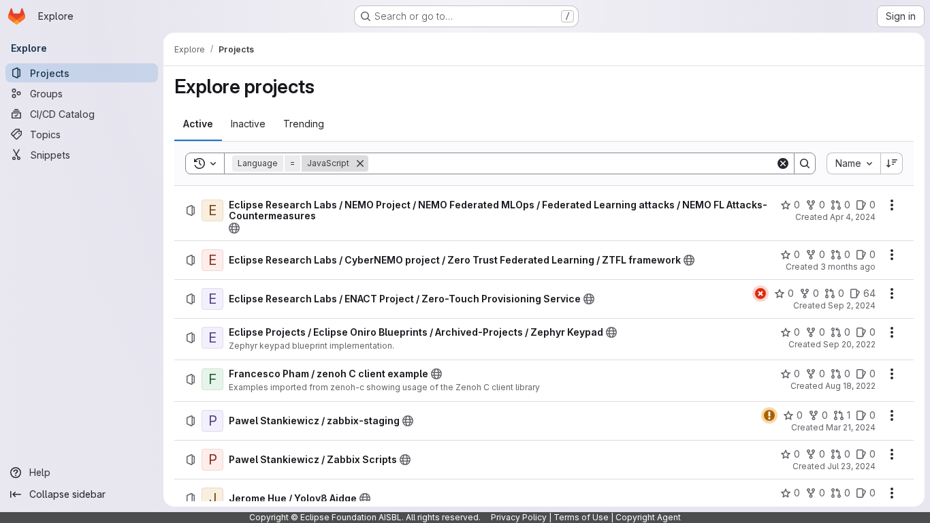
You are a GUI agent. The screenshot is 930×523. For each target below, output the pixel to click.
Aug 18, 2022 (850, 386)
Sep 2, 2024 (852, 305)
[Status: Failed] (760, 293)
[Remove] (360, 163)
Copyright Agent (648, 517)
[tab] (198, 124)
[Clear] (783, 163)
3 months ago (848, 267)
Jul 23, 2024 (851, 466)
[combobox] (853, 163)
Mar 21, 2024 (851, 427)
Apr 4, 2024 (853, 217)
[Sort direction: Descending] (892, 163)
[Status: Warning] (769, 415)
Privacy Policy (519, 517)
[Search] (805, 163)
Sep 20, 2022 (849, 344)
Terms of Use (581, 517)
